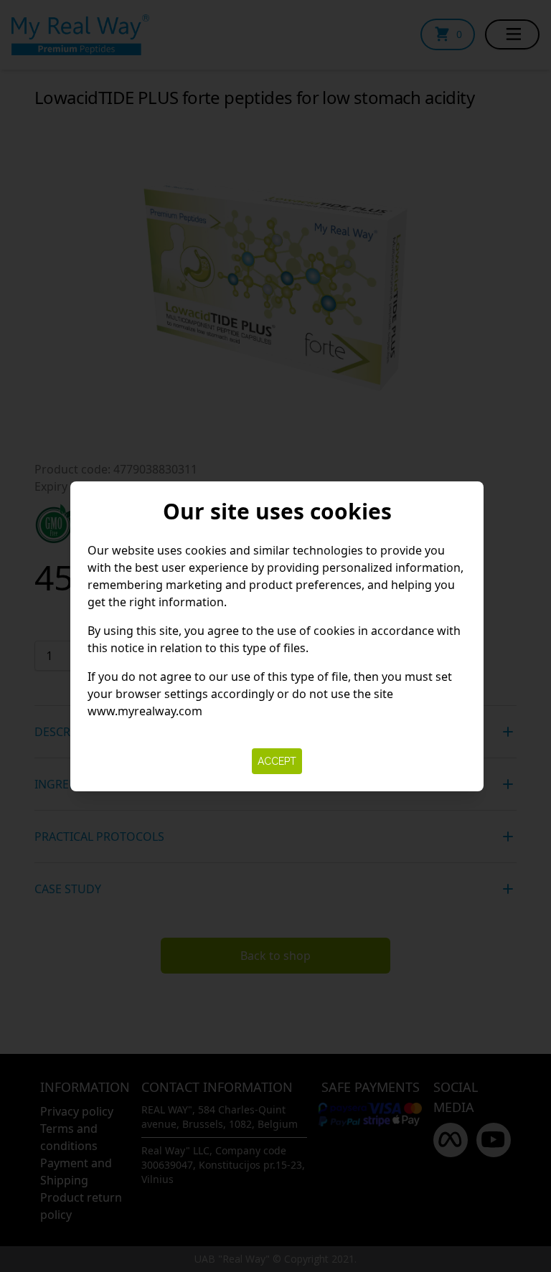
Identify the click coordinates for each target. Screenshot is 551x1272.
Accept (277, 761)
